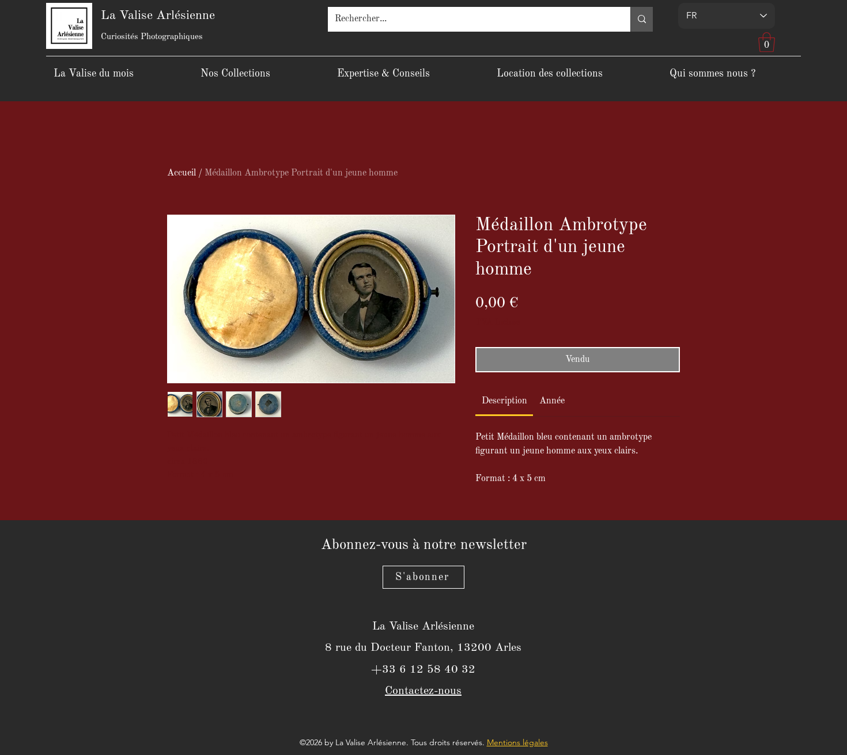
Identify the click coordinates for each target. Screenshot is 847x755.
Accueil (181, 173)
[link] (504, 401)
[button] (766, 42)
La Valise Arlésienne (158, 15)
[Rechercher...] (641, 19)
